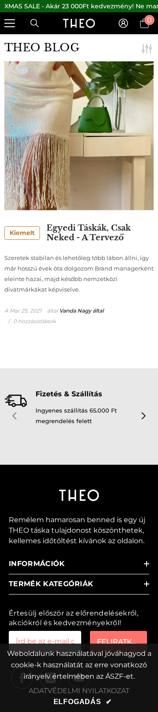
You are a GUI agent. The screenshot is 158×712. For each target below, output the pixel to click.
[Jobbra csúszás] (143, 416)
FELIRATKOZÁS (122, 641)
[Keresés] (34, 23)
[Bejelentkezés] (123, 23)
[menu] (9, 23)
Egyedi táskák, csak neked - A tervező (70, 233)
